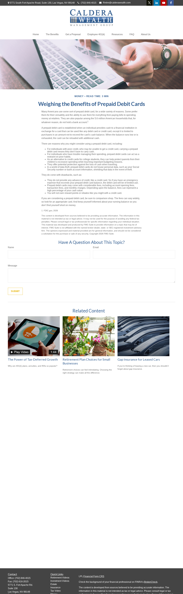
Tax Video (55, 591)
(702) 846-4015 (88, 3)
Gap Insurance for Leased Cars (139, 359)
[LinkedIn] (156, 3)
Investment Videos (59, 581)
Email (96, 247)
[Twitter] (149, 3)
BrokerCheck (150, 582)
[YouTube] (164, 3)
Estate (53, 584)
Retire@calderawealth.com (117, 2)
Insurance (55, 587)
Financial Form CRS (93, 576)
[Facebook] (171, 3)
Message (12, 265)
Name (11, 247)
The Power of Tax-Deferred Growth (33, 359)
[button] (35, 34)
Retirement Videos (59, 577)
